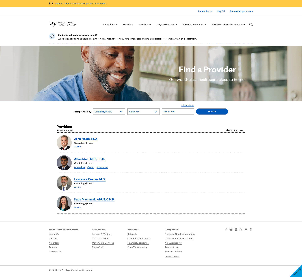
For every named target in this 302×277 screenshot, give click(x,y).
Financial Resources (193, 24)
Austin (77, 146)
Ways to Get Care (165, 24)
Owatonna (102, 166)
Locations (143, 24)
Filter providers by (82, 111)
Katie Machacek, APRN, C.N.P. (94, 199)
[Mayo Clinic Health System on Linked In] (236, 229)
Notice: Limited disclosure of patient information (80, 3)
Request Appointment (241, 11)
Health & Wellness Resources (227, 24)
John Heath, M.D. (86, 139)
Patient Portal (205, 11)
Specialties (109, 24)
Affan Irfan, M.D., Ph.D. (89, 159)
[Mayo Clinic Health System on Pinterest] (251, 229)
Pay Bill (221, 11)
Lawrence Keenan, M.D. (90, 179)
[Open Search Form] (251, 24)
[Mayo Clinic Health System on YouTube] (246, 229)
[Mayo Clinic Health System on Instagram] (230, 229)
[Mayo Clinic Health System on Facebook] (226, 229)
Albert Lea (79, 166)
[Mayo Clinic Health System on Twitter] (241, 229)
